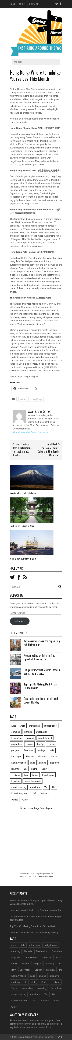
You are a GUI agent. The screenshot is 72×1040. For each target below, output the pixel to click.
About (22, 4)
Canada (28, 731)
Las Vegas (16, 756)
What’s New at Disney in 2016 (23, 558)
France (51, 744)
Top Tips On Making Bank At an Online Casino (40, 686)
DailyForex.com (25, 876)
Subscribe (19, 621)
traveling (15, 781)
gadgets (15, 750)
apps (13, 725)
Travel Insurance (32, 781)
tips (26, 775)
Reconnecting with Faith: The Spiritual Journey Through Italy (40, 910)
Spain (44, 768)
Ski (25, 768)
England (30, 738)
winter (25, 799)
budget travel (50, 725)
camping (15, 731)
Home (12, 4)
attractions (34, 725)
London (30, 756)
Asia (22, 399)
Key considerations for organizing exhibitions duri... (42, 643)
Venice (14, 799)
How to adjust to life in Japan (23, 493)
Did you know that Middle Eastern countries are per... (42, 672)
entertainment (45, 738)
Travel (35, 775)
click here (25, 1027)
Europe (29, 744)
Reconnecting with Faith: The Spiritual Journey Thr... (39, 657)
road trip (15, 768)
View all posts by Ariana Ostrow (30, 432)
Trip (46, 787)
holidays (41, 750)
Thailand (15, 775)
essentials (16, 744)
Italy (52, 750)
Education (16, 738)
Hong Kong (36, 399)
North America (18, 762)
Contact (33, 4)
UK (53, 787)
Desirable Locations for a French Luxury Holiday (41, 700)
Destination (41, 731)
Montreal (42, 756)
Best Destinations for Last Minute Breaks (22, 451)
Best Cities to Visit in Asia (22, 526)
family (40, 744)
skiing (34, 768)
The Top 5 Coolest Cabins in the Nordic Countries (49, 451)
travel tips (35, 787)
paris (32, 762)
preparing (54, 762)
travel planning (18, 787)
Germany (28, 750)
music (54, 756)
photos (42, 762)
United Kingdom (19, 793)
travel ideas (48, 775)
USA (34, 793)
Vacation (45, 793)
